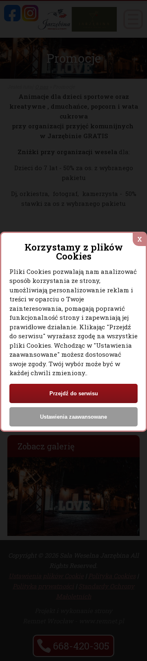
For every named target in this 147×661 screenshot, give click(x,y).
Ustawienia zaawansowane (73, 417)
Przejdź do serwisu (73, 393)
